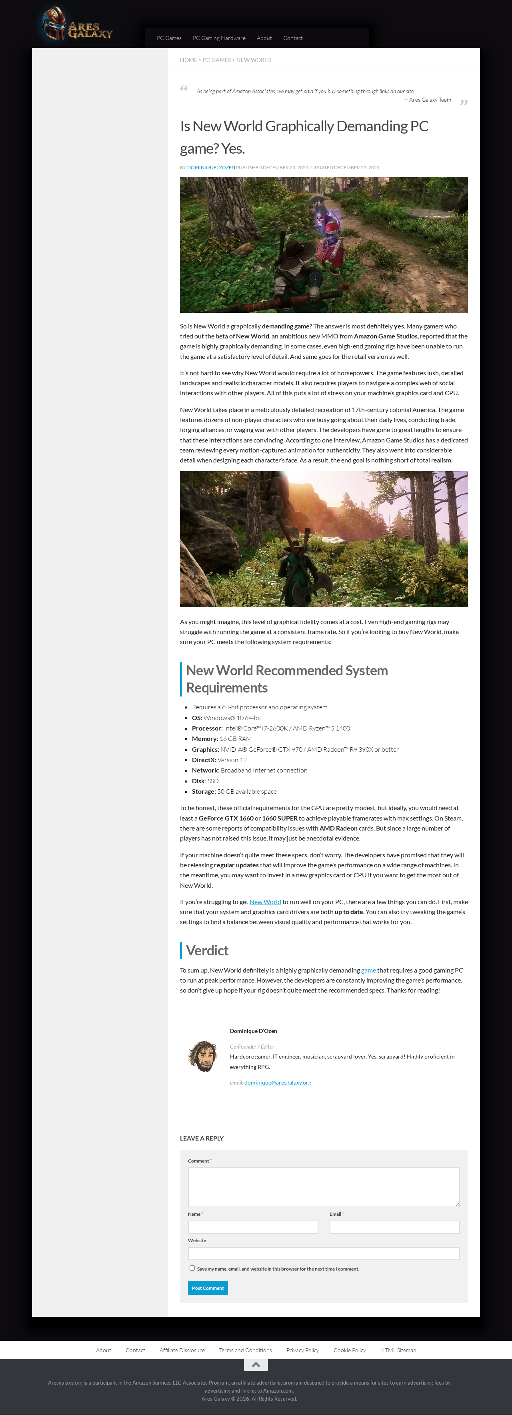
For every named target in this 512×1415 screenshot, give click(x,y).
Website (197, 1240)
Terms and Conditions (245, 1350)
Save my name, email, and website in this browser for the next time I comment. (278, 1269)
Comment (200, 1161)
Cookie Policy (350, 1350)
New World (254, 59)
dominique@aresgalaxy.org (277, 1082)
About (264, 37)
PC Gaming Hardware (219, 37)
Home (188, 59)
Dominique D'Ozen (211, 167)
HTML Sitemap (398, 1350)
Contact (293, 37)
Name (195, 1214)
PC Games (169, 37)
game (368, 970)
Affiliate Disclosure (182, 1350)
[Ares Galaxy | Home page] (76, 24)
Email (337, 1214)
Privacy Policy (302, 1350)
